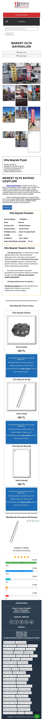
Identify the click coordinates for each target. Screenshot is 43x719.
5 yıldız (34, 560)
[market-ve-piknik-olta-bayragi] (22, 113)
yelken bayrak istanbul (10, 666)
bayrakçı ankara (22, 645)
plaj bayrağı (15, 669)
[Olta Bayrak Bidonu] (21, 330)
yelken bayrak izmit (22, 696)
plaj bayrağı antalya (26, 669)
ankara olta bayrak (9, 642)
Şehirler (21, 11)
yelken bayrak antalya (10, 662)
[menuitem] (9, 642)
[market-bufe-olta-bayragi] (9, 115)
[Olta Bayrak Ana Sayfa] (21, 5)
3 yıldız (34, 576)
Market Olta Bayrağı (13, 185)
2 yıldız (34, 585)
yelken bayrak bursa (9, 682)
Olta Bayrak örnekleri (22, 15)
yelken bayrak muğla (24, 706)
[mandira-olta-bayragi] (34, 93)
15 (7, 582)
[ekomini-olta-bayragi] (22, 95)
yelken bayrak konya (24, 699)
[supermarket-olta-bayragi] (34, 141)
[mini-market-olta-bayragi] (9, 134)
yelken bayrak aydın (9, 679)
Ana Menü (21, 21)
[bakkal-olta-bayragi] (9, 93)
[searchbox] (21, 29)
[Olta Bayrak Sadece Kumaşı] (21, 463)
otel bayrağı (7, 669)
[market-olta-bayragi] (34, 119)
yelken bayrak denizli (10, 686)
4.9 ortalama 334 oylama (21, 550)
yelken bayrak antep (24, 676)
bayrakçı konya (30, 649)
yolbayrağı (21, 713)
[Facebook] (16, 622)
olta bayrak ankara (26, 659)
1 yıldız (34, 593)
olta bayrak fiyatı (23, 662)
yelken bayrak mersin (10, 706)
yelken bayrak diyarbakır (24, 686)
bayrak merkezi (8, 652)
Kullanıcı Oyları (21, 548)
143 (7, 574)
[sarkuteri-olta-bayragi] (22, 139)
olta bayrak (33, 656)
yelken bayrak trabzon (10, 713)
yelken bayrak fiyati (24, 689)
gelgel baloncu (29, 652)
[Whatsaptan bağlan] (37, 716)
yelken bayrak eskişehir (10, 689)
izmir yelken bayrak (9, 656)
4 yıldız (34, 568)
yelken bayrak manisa (24, 703)
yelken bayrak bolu (22, 679)
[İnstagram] (11, 622)
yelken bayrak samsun (24, 666)
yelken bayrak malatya (10, 703)
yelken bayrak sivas (24, 709)
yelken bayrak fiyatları (10, 692)
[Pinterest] (26, 622)
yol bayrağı (29, 713)
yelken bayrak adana (19, 672)
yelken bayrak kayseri (10, 699)
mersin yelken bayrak (22, 656)
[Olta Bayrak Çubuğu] (21, 396)
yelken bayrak (16, 659)
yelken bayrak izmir (9, 696)
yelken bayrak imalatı (10, 645)
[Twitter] (21, 622)
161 (7, 565)
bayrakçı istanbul (9, 649)
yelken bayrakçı (21, 642)
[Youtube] (31, 622)
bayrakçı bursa (32, 645)
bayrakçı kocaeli (20, 649)
